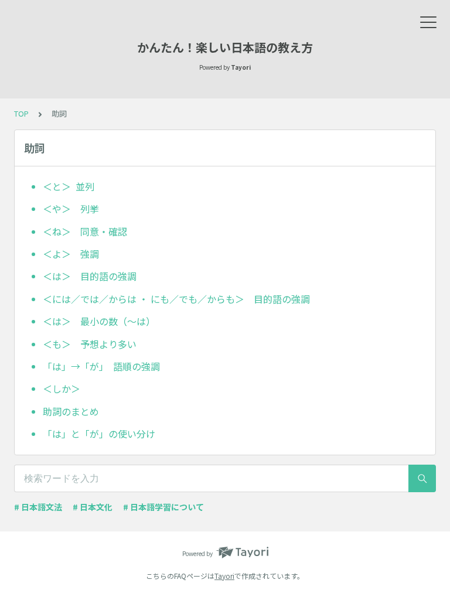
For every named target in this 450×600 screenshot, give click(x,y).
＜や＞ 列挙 (71, 209)
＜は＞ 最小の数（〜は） (99, 321)
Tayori (224, 576)
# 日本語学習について (163, 507)
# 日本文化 (92, 507)
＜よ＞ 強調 (71, 254)
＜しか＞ (66, 388)
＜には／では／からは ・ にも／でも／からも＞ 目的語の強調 (176, 299)
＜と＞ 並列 (68, 186)
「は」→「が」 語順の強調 (101, 366)
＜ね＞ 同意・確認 (85, 231)
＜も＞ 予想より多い (90, 344)
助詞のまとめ (71, 411)
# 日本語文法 (38, 507)
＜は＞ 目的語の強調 (90, 276)
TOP (21, 113)
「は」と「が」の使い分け (99, 434)
